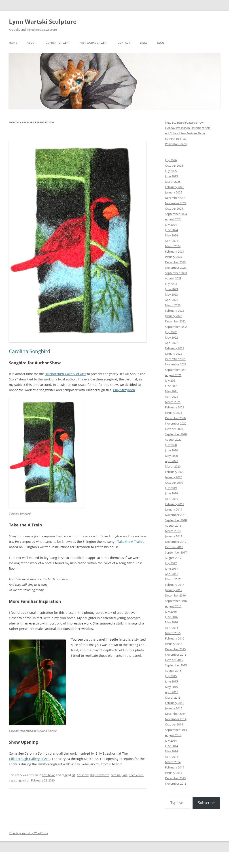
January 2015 (173, 708)
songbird (20, 780)
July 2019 (171, 488)
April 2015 (171, 692)
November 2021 (175, 364)
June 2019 (171, 493)
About (31, 43)
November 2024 (175, 203)
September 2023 (176, 273)
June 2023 (171, 289)
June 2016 (171, 617)
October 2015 (174, 660)
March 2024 (172, 246)
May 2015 (171, 687)
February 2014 (174, 767)
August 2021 (173, 375)
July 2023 (171, 284)
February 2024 (174, 251)
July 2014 (171, 740)
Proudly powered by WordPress (28, 833)
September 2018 (176, 520)
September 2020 (176, 434)
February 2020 (174, 472)
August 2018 (173, 526)
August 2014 (173, 735)
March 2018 (172, 531)
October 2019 (174, 483)
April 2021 (171, 397)
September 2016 (176, 601)
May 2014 (171, 751)
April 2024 (171, 241)
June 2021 (171, 386)
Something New (175, 139)
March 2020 (172, 466)
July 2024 (171, 225)
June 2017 (171, 569)
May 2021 (171, 391)
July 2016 (171, 611)
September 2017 (176, 552)
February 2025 (174, 187)
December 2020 (175, 418)
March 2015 (172, 697)
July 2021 (171, 380)
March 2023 (172, 305)
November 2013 (175, 783)
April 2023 (171, 300)
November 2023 (175, 268)
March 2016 (172, 633)
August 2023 (173, 278)
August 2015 (173, 671)
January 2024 (173, 257)
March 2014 (172, 762)
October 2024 (174, 208)
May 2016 (171, 622)
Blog (160, 43)
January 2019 (173, 509)
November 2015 (175, 654)
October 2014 (174, 724)
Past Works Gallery (94, 43)
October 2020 (174, 429)
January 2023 (173, 316)
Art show (83, 775)
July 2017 (171, 563)
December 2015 (175, 649)
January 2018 (173, 536)
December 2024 (175, 198)
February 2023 (174, 311)
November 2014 (175, 719)
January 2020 (173, 477)
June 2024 (171, 230)
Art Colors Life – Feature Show (185, 133)
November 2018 (175, 515)
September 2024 (176, 214)
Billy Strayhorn (124, 390)
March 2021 (172, 402)
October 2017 (174, 547)
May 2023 (171, 294)
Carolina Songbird (29, 351)
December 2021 (175, 359)
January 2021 (173, 413)
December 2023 (175, 262)
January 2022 (173, 354)
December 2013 (175, 778)
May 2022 (171, 337)
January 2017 (173, 590)
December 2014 (175, 714)
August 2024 (173, 219)
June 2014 (171, 746)
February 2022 (174, 348)
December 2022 (175, 321)
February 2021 (174, 407)
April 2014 (171, 757)
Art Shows (48, 775)
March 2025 (172, 182)
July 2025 (171, 171)
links (143, 43)
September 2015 (176, 665)
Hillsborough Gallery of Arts (65, 374)
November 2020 (175, 423)
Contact (124, 43)
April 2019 (171, 499)
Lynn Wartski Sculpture (42, 21)
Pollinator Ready (176, 144)
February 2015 (174, 703)
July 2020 (171, 445)
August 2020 (173, 440)
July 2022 (171, 332)
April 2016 (171, 628)
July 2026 (171, 160)
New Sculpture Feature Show (184, 122)
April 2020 (171, 461)
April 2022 (171, 343)
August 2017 (173, 558)
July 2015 (171, 676)
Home (13, 43)
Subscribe (206, 802)
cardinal (116, 775)
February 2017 (174, 585)
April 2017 (171, 574)
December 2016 (175, 595)
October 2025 (174, 165)
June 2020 (171, 450)
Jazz (125, 775)
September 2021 (176, 370)
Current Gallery (58, 43)
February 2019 (174, 504)
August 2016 (173, 606)
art (73, 775)
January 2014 (173, 773)
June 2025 (171, 176)
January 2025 (173, 192)
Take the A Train (129, 541)
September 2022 (176, 327)
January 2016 (173, 644)
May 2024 (171, 235)
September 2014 (176, 730)
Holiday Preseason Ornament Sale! (188, 128)
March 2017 (172, 579)
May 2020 (171, 456)
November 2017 (175, 542)
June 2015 (171, 681)
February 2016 (174, 638)
